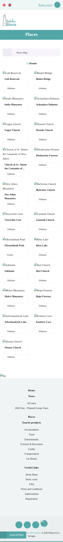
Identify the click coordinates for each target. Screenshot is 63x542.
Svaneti (10, 255)
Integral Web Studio (31, 532)
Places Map (22, 52)
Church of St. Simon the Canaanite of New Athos (16, 167)
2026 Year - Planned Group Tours (31, 408)
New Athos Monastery (10, 196)
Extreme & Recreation (31, 444)
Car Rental (31, 458)
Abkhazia (11, 88)
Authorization (31, 494)
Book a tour (31, 479)
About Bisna (31, 474)
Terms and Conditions (31, 489)
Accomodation (31, 429)
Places (31, 416)
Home (31, 390)
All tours (31, 403)
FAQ (31, 484)
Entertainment (31, 439)
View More (14, 78)
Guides (31, 449)
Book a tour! (45, 5)
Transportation (31, 454)
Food (31, 434)
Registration (31, 499)
